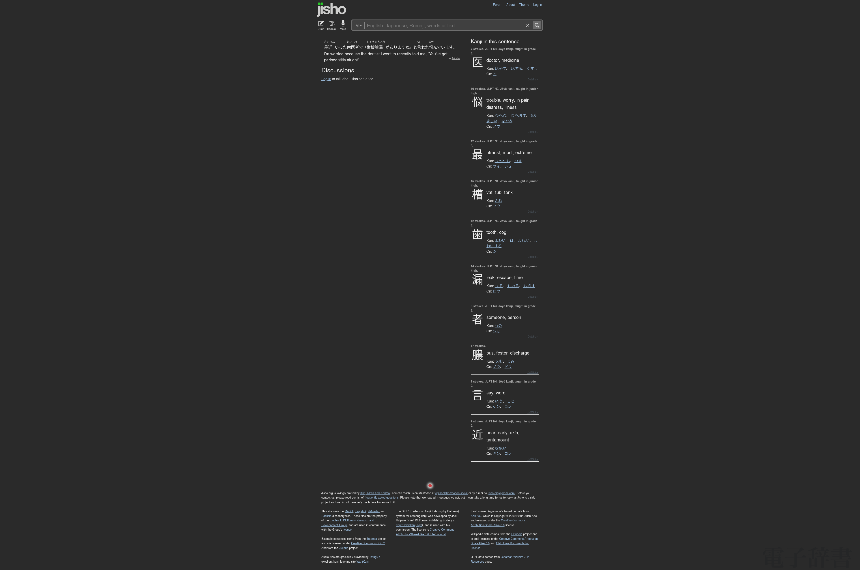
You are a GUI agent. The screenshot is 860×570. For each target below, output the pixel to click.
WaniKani (363, 561)
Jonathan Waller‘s (512, 557)
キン (496, 453)
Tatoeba (456, 58)
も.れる (513, 285)
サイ (496, 166)
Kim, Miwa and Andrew (375, 493)
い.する (516, 68)
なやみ (507, 120)
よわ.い (524, 240)
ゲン (496, 406)
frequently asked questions (381, 497)
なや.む (500, 115)
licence (347, 529)
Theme (524, 4)
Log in (537, 4)
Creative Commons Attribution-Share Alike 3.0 (498, 522)
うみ (510, 361)
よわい (500, 240)
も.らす (529, 285)
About (510, 4)
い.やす (500, 68)
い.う (499, 401)
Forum (497, 4)
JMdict (349, 511)
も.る (499, 285)
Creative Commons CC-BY (368, 543)
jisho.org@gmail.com (501, 493)
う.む (499, 361)
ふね (498, 200)
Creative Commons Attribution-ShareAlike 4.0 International (425, 531)
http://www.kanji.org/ (409, 525)
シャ (496, 331)
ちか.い (500, 448)
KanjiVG (476, 516)
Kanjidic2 (360, 511)
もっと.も (502, 160)
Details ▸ (532, 79)
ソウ (496, 206)
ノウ (496, 126)
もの (498, 325)
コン (508, 453)
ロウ (496, 291)
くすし (532, 68)
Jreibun (343, 548)
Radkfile (326, 516)
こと (510, 401)
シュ (508, 166)
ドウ (508, 366)
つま (518, 160)
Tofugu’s (374, 557)
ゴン (508, 406)
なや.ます (518, 115)
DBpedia (516, 534)
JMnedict (374, 511)
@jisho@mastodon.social (451, 493)
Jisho (331, 9)
